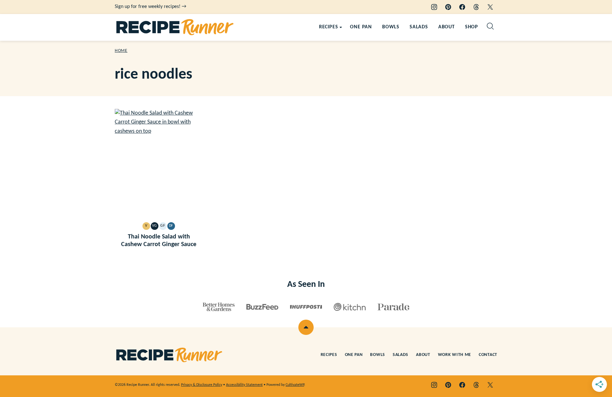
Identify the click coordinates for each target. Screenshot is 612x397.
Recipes (328, 27)
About (446, 27)
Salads (419, 27)
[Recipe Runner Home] (175, 27)
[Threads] (476, 7)
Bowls (390, 27)
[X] (490, 7)
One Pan (361, 27)
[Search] (490, 26)
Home (121, 50)
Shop (471, 27)
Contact (488, 354)
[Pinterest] (448, 7)
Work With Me (454, 354)
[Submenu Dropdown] (341, 27)
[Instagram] (434, 7)
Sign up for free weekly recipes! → (150, 6)
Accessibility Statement (244, 385)
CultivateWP (295, 385)
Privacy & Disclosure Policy (201, 385)
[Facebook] (462, 7)
